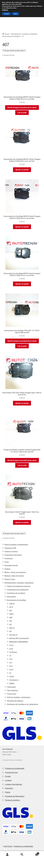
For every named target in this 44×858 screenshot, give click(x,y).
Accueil (7, 34)
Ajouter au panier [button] (22, 169)
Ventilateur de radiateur (15, 701)
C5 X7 (11, 669)
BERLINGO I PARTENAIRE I (18, 642)
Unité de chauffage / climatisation (18, 697)
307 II (11, 607)
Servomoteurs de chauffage (11, 36)
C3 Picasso (13, 652)
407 (10, 624)
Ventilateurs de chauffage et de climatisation (22, 704)
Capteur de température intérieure (18, 586)
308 (10, 610)
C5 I (10, 662)
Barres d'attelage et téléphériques (16, 544)
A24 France (8, 846)
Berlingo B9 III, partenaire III (19, 638)
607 (10, 631)
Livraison (8, 780)
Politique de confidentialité (14, 768)
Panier (33, 852)
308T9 (11, 614)
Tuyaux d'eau (11, 694)
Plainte (7, 792)
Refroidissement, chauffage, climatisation (24, 34)
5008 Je (12, 628)
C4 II (10, 659)
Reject (15, 14)
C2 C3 (11, 645)
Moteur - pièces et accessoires (15, 572)
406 (10, 621)
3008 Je (12, 603)
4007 (11, 617)
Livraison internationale (13, 784)
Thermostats (11, 687)
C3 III (11, 649)
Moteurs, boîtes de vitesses (14, 576)
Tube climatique (12, 690)
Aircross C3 (13, 635)
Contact (8, 776)
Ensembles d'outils (11, 565)
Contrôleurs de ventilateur (16, 593)
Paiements (9, 788)
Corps (7, 562)
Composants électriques (13, 555)
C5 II (10, 666)
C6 (10, 673)
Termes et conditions (12, 800)
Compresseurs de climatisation (18, 589)
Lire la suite (22, 112)
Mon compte (7, 854)
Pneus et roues (10, 579)
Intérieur (7, 569)
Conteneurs (9, 558)
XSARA (11, 683)
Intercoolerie (11, 596)
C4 (10, 655)
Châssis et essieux (11, 551)
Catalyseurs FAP (10, 548)
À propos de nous (11, 772)
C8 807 (11, 676)
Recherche (22, 854)
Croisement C (14, 680)
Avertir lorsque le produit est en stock (22, 107)
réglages (5, 10)
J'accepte (6, 14)
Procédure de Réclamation (14, 796)
